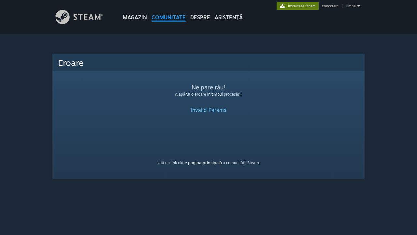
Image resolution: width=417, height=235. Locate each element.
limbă (351, 6)
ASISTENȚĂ (229, 17)
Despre (200, 17)
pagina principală (205, 162)
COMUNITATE (168, 17)
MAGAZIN (135, 17)
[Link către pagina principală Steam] (79, 22)
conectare (330, 6)
